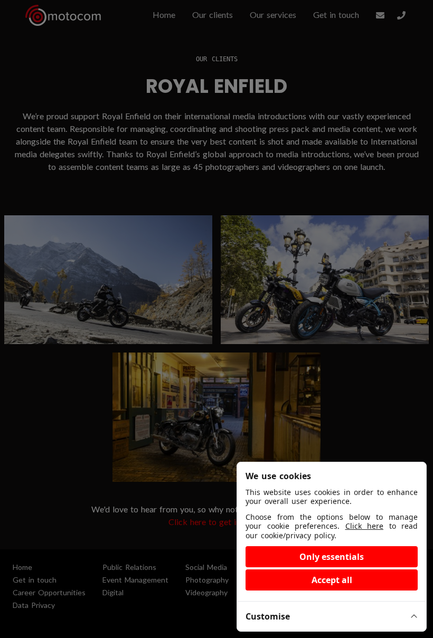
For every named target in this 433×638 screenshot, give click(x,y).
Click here (364, 526)
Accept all (332, 580)
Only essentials (331, 557)
